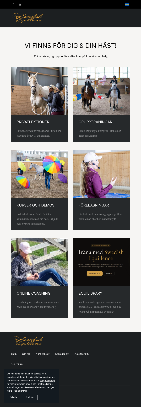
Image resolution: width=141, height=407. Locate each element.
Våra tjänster (42, 353)
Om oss (26, 353)
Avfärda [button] (13, 397)
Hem (14, 353)
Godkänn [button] (30, 397)
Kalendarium (81, 353)
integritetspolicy (47, 380)
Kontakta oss (62, 353)
